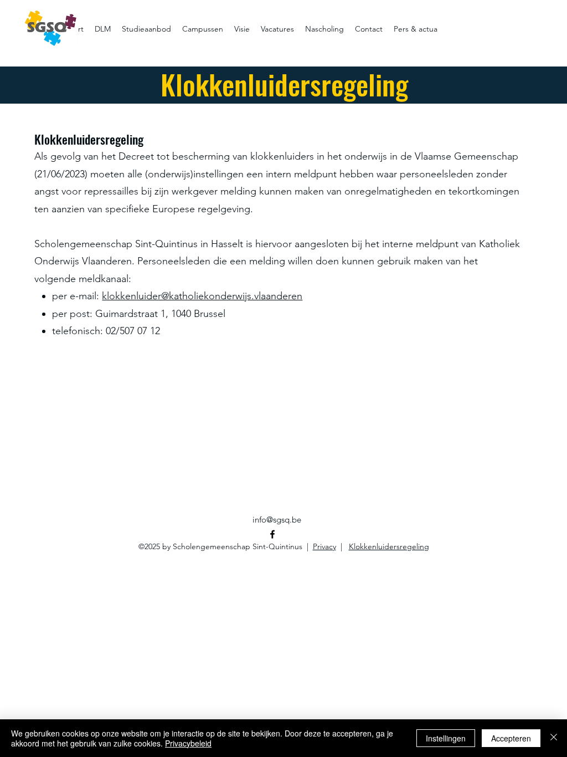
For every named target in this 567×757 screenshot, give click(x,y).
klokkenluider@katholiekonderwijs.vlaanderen (202, 296)
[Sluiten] (553, 738)
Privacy (324, 546)
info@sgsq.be (276, 519)
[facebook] (272, 534)
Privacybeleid (188, 743)
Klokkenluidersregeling (389, 546)
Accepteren (511, 738)
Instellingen (446, 738)
